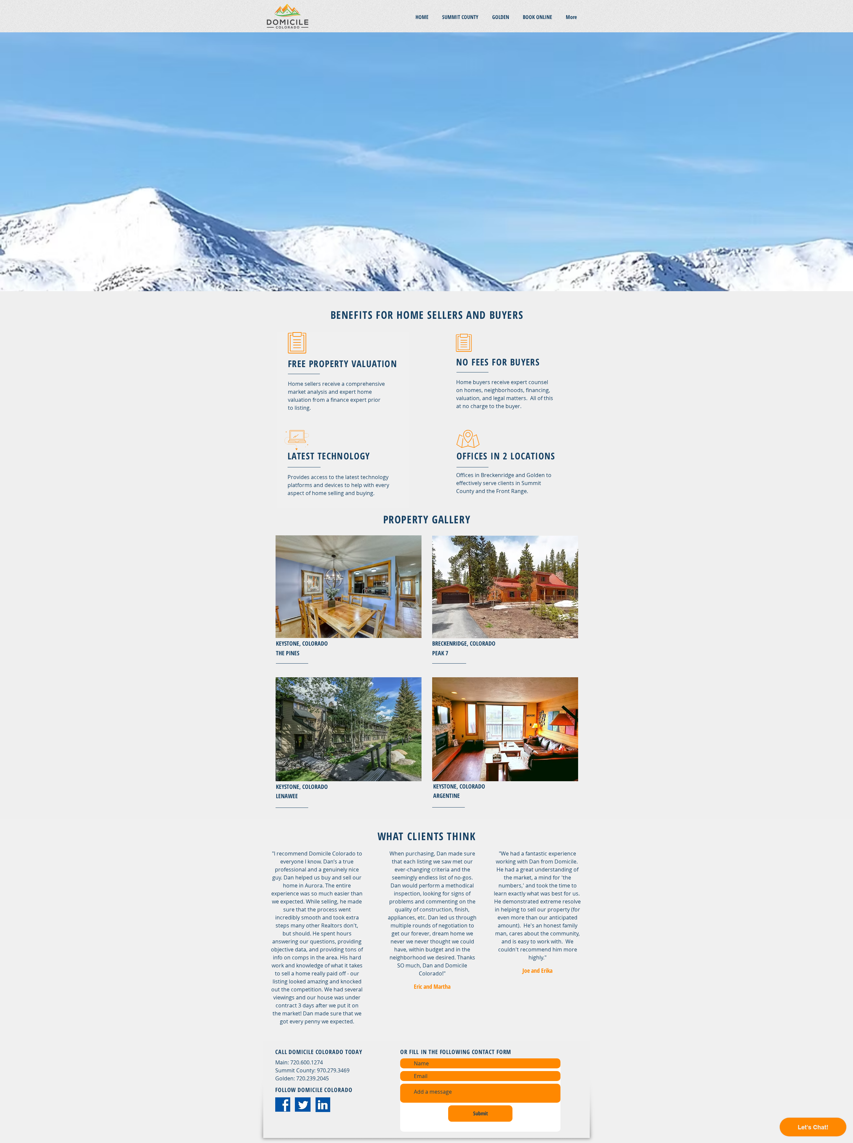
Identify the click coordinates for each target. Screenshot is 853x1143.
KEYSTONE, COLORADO (302, 643)
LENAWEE (287, 796)
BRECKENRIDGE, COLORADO (463, 643)
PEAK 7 (440, 653)
